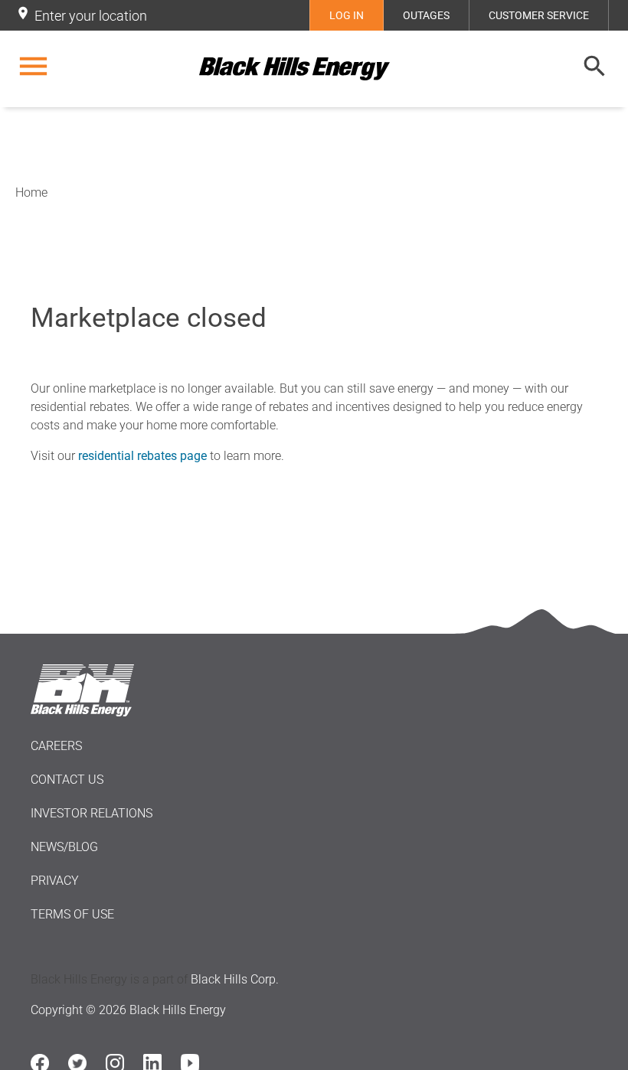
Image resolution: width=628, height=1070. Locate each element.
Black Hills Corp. (235, 979)
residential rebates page (142, 456)
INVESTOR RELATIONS (91, 813)
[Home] (314, 68)
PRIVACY (55, 880)
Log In (346, 15)
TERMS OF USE (72, 914)
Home (31, 192)
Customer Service (539, 15)
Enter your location (90, 16)
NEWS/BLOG (64, 847)
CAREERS (56, 746)
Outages (426, 15)
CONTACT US (67, 779)
